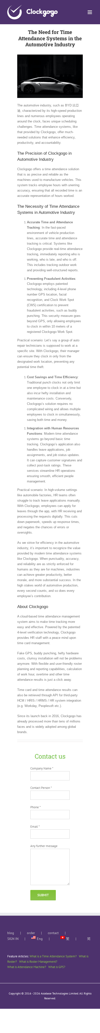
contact (53, 933)
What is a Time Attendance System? (53, 956)
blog (10, 933)
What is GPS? (56, 967)
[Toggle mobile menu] (90, 12)
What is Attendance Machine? (26, 967)
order (31, 933)
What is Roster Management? (38, 962)
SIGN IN (12, 939)
